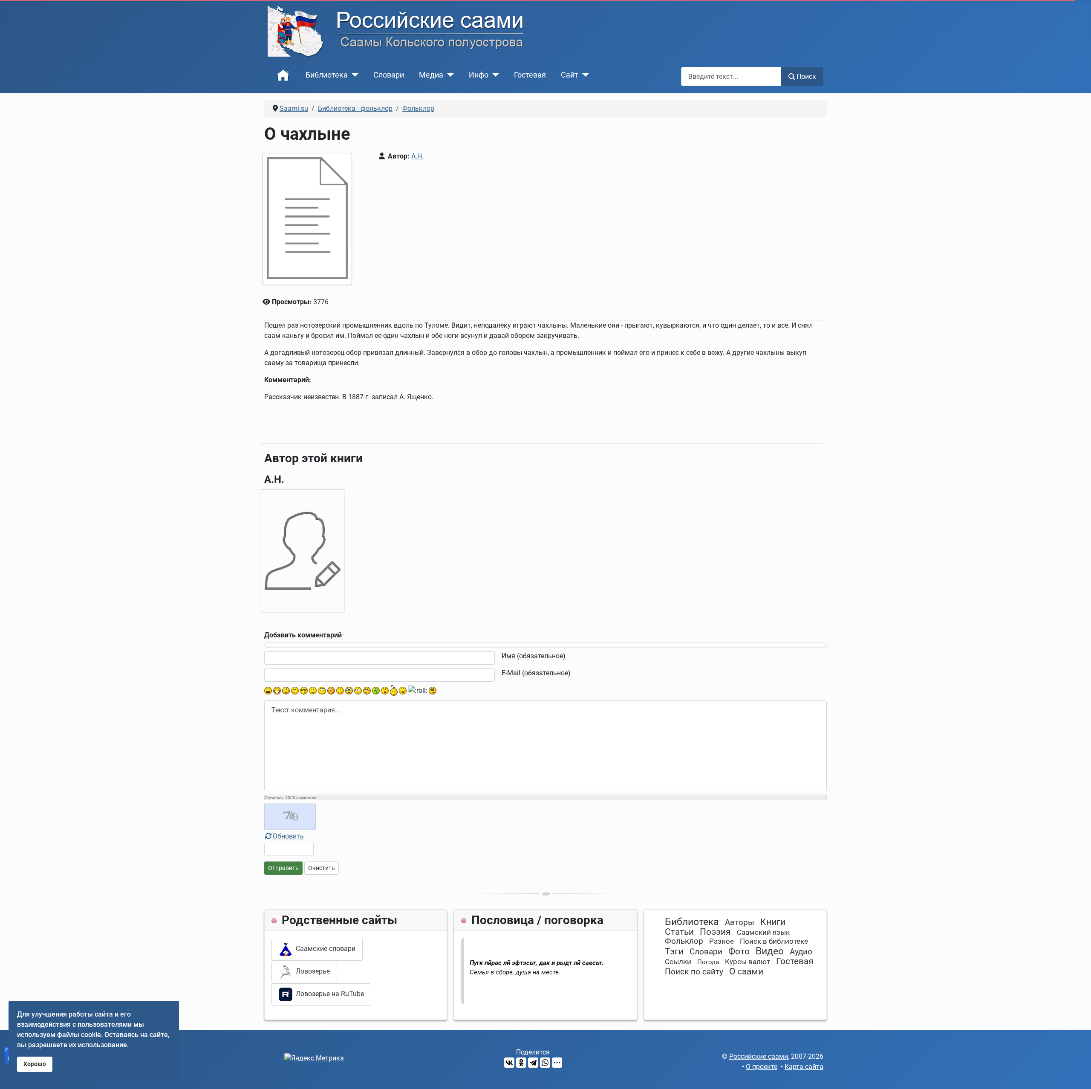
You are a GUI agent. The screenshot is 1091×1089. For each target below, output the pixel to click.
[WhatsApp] (545, 1062)
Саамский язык (763, 932)
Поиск (806, 76)
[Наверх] (1076, 1073)
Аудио (801, 951)
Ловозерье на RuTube (328, 994)
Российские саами (758, 1056)
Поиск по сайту (694, 972)
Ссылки (678, 961)
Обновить (288, 836)
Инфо (478, 75)
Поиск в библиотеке (774, 941)
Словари (388, 75)
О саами (746, 971)
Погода (708, 962)
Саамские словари (323, 949)
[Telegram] (533, 1062)
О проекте (761, 1067)
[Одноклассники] (521, 1062)
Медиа (431, 75)
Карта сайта (804, 1067)
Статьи (679, 932)
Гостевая (530, 75)
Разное (721, 941)
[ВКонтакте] (509, 1062)
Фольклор (684, 941)
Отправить (283, 867)
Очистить (321, 867)
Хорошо (34, 1064)
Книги (772, 922)
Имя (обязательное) (534, 656)
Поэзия (715, 932)
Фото (739, 951)
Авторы (739, 922)
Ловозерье (311, 971)
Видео (770, 951)
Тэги (674, 951)
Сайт (569, 75)
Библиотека (327, 75)
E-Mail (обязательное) (536, 673)
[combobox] (731, 76)
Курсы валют (747, 961)
